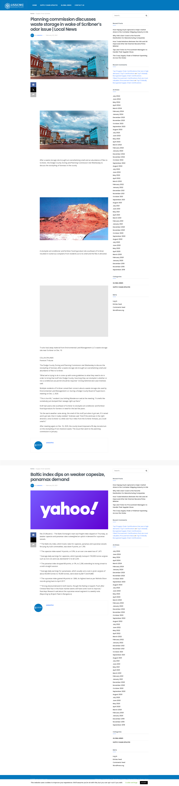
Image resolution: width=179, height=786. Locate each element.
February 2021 (118, 221)
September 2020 (119, 236)
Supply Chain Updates (49, 5)
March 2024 (117, 108)
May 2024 (116, 102)
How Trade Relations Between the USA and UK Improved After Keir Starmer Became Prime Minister (130, 43)
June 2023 (117, 136)
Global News (66, 5)
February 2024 (118, 111)
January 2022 (118, 187)
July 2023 (116, 133)
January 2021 (118, 224)
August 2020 (117, 239)
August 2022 (117, 166)
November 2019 (118, 267)
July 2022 (116, 169)
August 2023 (117, 130)
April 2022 (116, 178)
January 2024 (118, 114)
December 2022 (119, 154)
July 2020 (116, 242)
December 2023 (119, 117)
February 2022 (118, 184)
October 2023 (118, 124)
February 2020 (118, 257)
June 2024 (117, 99)
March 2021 (117, 218)
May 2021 (116, 212)
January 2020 (118, 261)
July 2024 (116, 96)
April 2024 (116, 105)
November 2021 (118, 194)
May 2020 (116, 248)
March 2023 (117, 145)
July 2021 (116, 206)
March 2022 (117, 181)
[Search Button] (146, 15)
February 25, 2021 (51, 35)
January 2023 (118, 151)
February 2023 (118, 148)
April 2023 (116, 142)
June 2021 (116, 209)
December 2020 (119, 227)
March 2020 (117, 254)
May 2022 (116, 175)
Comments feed (119, 307)
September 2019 (119, 270)
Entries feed (117, 304)
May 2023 (116, 139)
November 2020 (119, 230)
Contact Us (79, 5)
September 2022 (119, 163)
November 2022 (119, 157)
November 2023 (119, 120)
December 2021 (118, 191)
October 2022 (118, 160)
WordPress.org (118, 310)
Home (34, 5)
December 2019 (118, 264)
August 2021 (117, 203)
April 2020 (116, 251)
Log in (115, 301)
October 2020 (118, 233)
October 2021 (118, 197)
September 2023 (119, 127)
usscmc (39, 35)
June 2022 (117, 172)
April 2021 (116, 215)
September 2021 (119, 200)
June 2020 (117, 245)
